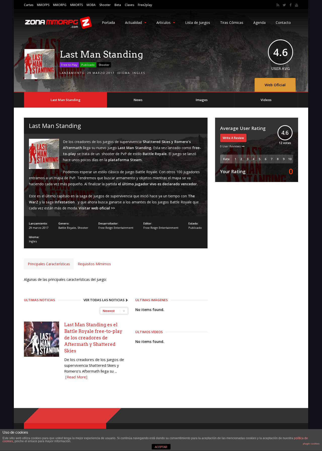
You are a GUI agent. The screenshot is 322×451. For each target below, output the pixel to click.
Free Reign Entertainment (115, 228)
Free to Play (69, 65)
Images (202, 100)
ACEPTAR (161, 446)
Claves (129, 5)
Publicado (88, 65)
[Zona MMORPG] (58, 28)
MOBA (91, 5)
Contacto (283, 22)
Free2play (145, 5)
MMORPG (59, 5)
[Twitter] (284, 5)
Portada (108, 22)
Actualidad (133, 22)
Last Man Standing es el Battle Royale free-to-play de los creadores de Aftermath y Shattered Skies (93, 337)
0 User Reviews (230, 146)
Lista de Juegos (197, 22)
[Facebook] (291, 5)
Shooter (105, 5)
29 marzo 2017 (100, 73)
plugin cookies (311, 443)
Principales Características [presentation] (49, 263)
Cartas (28, 5)
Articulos (163, 22)
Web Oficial (275, 84)
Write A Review (233, 138)
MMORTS (76, 5)
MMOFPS (43, 5)
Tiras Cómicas (231, 22)
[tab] (49, 263)
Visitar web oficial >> (97, 208)
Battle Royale (67, 228)
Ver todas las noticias (104, 300)
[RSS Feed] (277, 5)
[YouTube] (296, 5)
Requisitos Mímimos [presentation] (94, 263)
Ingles (139, 73)
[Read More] (76, 376)
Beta (117, 5)
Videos (266, 100)
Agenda (259, 22)
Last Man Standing (65, 100)
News (138, 100)
